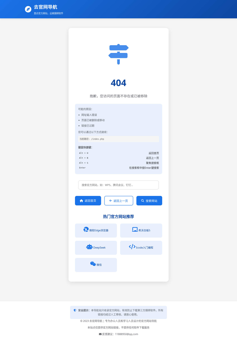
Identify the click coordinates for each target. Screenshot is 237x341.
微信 (99, 265)
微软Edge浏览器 (98, 230)
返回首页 (90, 201)
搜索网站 (151, 201)
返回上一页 (121, 201)
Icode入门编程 (144, 247)
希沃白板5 (144, 230)
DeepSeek (99, 247)
